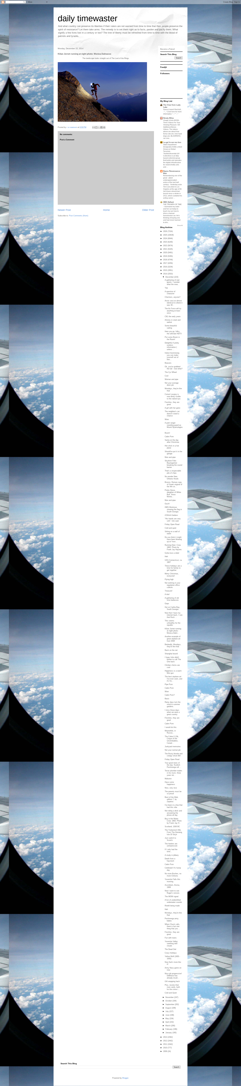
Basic (167, 699)
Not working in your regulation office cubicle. (172, 585)
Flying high (169, 579)
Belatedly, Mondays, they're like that (173, 645)
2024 (165, 238)
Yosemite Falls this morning (172, 880)
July (167, 1011)
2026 (165, 231)
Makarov (168, 779)
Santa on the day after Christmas (172, 441)
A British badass (171, 515)
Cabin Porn (169, 436)
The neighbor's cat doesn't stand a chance (172, 413)
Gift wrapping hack (172, 981)
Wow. (167, 419)
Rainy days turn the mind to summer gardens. (172, 704)
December (169, 277)
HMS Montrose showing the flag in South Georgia (173, 509)
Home (106, 210)
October (168, 1001)
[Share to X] (98, 127)
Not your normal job (172, 750)
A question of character (170, 292)
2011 (165, 1044)
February (169, 1029)
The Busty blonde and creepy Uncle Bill (173, 755)
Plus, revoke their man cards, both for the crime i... (172, 987)
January (168, 1033)
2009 (165, 1051)
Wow (167, 691)
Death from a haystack (170, 860)
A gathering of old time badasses (172, 599)
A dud (167, 594)
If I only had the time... (171, 850)
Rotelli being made (172, 906)
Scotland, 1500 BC (172, 826)
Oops (167, 603)
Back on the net (171, 650)
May (167, 1018)
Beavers (168, 363)
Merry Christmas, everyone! (172, 575)
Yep (166, 288)
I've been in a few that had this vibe (173, 806)
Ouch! (167, 504)
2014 (165, 274)
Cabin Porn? (170, 695)
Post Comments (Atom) (78, 216)
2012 (165, 1041)
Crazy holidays (171, 953)
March (168, 1026)
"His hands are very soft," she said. (173, 520)
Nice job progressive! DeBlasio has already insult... (173, 975)
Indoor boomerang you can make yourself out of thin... (172, 356)
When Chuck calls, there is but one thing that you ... (172, 926)
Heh (166, 556)
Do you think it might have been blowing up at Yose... (173, 539)
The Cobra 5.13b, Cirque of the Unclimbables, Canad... (172, 739)
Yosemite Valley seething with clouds (171, 943)
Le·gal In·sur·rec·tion (172, 142)
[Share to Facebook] (101, 127)
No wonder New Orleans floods (172, 477)
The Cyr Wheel (171, 372)
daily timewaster (87, 18)
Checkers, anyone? (172, 297)
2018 (165, 260)
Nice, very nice (171, 788)
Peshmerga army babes (172, 919)
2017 (165, 263)
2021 (165, 249)
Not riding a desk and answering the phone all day (173, 813)
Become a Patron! (167, 49)
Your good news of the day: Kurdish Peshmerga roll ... (173, 765)
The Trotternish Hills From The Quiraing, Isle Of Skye (173, 832)
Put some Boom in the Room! (172, 338)
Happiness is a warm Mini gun (173, 672)
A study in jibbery (172, 855)
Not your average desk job (172, 384)
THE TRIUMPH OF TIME (172, 204)
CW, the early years (173, 316)
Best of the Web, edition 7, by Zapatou (171, 799)
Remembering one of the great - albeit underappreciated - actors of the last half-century (172, 180)
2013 (165, 1037)
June (167, 1015)
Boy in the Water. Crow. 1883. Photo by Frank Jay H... (173, 821)
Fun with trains (171, 938)
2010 (165, 1048)
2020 (165, 252)
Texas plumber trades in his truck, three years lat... (173, 773)
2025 (165, 235)
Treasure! (168, 591)
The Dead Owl (170, 949)
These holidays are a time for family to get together (173, 568)
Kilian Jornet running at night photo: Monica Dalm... (173, 631)
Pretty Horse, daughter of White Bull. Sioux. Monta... (173, 493)
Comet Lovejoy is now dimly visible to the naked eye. (173, 396)
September (170, 1004)
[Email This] (93, 127)
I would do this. (171, 727)
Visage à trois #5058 (171, 120)
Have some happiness (170, 783)
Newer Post (64, 210)
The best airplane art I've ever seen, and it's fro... (173, 679)
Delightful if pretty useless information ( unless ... (172, 346)
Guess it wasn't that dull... (172, 109)
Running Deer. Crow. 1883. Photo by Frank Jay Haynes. (173, 547)
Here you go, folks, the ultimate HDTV (173, 332)
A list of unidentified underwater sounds (173, 901)
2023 (165, 242)
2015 (165, 270)
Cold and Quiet (171, 993)
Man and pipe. (170, 500)
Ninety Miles (168, 118)
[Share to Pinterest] (104, 127)
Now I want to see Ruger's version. (172, 892)
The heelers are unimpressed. (171, 845)
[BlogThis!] (96, 127)
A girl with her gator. (173, 408)
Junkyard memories (173, 746)
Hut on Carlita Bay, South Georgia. (172, 608)
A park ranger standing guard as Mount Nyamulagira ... (173, 426)
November (169, 997)
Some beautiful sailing (171, 327)
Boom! (167, 433)
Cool (166, 376)
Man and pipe (170, 457)
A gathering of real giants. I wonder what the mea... (172, 282)
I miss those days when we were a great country (172, 712)
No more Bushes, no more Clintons (173, 875)
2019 (165, 256)
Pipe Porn (169, 684)
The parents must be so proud (173, 792)
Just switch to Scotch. (170, 839)
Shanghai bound (171, 654)
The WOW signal (171, 896)
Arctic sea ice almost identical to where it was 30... (173, 303)
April (167, 1022)
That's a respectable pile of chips (173, 472)
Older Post (148, 210)
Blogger (125, 1078)
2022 (165, 245)
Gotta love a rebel (172, 553)
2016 (165, 267)
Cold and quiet (170, 528)
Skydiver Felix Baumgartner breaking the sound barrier (173, 464)
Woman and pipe (171, 379)
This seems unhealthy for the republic (172, 623)
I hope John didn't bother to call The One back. (173, 659)
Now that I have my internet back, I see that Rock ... (173, 615)
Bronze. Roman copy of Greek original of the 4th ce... (173, 484)
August (168, 1008)
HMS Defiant (168, 202)
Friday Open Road (172, 524)
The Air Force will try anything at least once (173, 310)
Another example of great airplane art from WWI (172, 638)
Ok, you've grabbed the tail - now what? (173, 368)
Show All (180, 225)
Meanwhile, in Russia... (170, 732)
